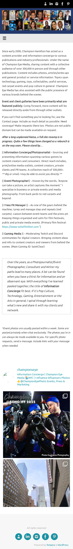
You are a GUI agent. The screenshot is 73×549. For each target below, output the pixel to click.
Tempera (50, 545)
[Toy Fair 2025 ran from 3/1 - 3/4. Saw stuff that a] (36, 492)
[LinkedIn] (51, 4)
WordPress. (63, 545)
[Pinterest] (68, 4)
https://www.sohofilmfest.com (20, 226)
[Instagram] (57, 4)
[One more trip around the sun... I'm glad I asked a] (36, 424)
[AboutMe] (45, 4)
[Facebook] (62, 4)
